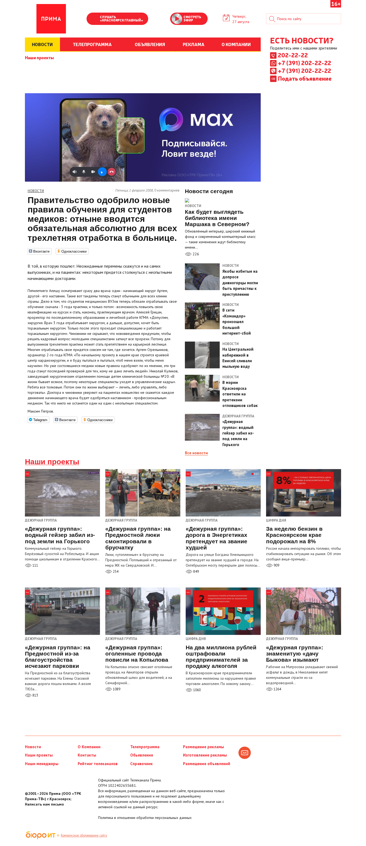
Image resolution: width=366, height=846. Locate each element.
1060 (196, 690)
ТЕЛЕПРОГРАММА (92, 44)
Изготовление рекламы (205, 755)
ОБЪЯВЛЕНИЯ (150, 44)
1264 (277, 689)
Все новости (196, 452)
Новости (193, 206)
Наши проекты (39, 57)
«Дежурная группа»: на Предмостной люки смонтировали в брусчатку (138, 538)
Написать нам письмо (44, 804)
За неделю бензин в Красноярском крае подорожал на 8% (294, 535)
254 (115, 571)
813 (35, 695)
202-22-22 (293, 55)
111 (35, 565)
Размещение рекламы (203, 746)
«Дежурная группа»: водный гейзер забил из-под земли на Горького (60, 535)
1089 (116, 689)
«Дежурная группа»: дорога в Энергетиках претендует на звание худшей (216, 538)
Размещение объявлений (206, 763)
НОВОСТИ (42, 44)
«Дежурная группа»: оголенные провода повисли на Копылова (136, 653)
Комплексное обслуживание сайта (84, 835)
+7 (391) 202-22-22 (304, 62)
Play (93, 19)
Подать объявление (304, 78)
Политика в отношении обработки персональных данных (145, 817)
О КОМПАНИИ (236, 44)
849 (195, 571)
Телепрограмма (144, 746)
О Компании (89, 746)
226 (195, 254)
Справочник (141, 763)
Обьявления (141, 755)
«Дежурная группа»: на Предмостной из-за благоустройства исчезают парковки (57, 656)
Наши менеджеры (41, 763)
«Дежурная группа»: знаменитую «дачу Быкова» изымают (294, 653)
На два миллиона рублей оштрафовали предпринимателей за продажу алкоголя (221, 656)
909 (276, 565)
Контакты (87, 755)
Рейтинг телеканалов (98, 763)
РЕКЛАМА (193, 44)
